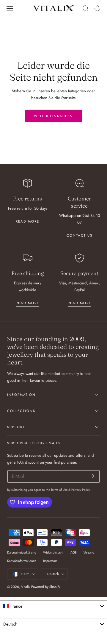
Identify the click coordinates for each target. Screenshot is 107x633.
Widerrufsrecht (53, 552)
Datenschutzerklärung (21, 552)
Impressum (50, 561)
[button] (9, 8)
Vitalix (25, 586)
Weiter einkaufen (53, 116)
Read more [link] (27, 221)
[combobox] (53, 606)
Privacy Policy (80, 490)
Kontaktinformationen (21, 561)
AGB (73, 552)
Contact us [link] (79, 235)
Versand (89, 552)
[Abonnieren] (93, 476)
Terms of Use (59, 490)
